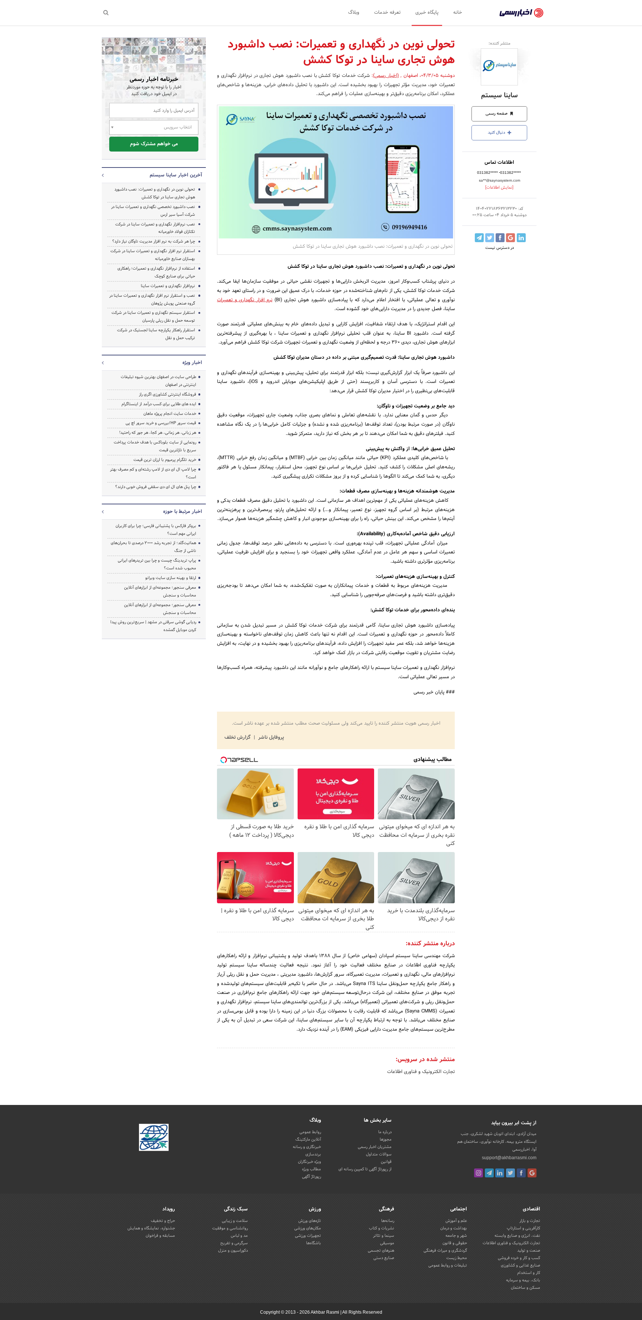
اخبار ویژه (192, 363)
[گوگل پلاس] (532, 1172)
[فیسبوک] (521, 1172)
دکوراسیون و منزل (233, 1250)
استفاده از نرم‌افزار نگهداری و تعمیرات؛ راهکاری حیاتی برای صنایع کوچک (156, 272)
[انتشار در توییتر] (489, 237)
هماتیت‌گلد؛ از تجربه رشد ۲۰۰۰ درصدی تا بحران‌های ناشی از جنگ (153, 547)
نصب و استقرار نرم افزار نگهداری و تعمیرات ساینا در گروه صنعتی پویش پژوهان (152, 299)
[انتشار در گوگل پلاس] (510, 237)
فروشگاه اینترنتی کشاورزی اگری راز (167, 394)
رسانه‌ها (387, 1220)
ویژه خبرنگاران (309, 1161)
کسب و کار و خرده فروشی (519, 1258)
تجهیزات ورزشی (308, 1235)
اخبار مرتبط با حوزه (182, 512)
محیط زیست (456, 1258)
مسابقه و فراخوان (160, 1235)
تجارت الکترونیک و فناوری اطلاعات (421, 1072)
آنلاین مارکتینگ (308, 1139)
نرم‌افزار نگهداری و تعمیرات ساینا (168, 286)
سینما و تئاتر (383, 1235)
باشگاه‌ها (313, 1243)
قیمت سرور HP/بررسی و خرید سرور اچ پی (161, 423)
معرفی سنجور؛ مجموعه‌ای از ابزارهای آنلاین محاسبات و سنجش (160, 591)
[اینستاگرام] (478, 1172)
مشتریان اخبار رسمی (375, 1147)
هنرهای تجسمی (381, 1250)
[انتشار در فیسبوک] (500, 237)
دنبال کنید (497, 132)
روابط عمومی (310, 1132)
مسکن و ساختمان (525, 1287)
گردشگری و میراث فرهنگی (445, 1250)
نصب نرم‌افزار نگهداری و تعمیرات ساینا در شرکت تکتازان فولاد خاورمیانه (155, 228)
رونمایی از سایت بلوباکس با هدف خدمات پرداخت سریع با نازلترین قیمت (155, 446)
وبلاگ (353, 13)
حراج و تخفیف (163, 1220)
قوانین (386, 1161)
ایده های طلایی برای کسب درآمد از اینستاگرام (158, 404)
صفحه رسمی (497, 113)
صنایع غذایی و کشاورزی (520, 1265)
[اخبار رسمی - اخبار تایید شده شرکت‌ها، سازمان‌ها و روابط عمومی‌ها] (521, 13)
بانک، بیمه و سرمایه (523, 1280)
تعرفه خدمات (387, 13)
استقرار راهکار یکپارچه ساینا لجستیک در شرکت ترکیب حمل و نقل (156, 334)
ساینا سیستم (499, 95)
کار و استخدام (528, 1272)
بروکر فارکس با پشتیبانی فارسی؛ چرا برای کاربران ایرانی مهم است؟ (156, 530)
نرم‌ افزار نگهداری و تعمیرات (244, 300)
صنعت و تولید (528, 1250)
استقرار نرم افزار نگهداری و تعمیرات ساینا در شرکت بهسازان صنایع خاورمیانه (152, 255)
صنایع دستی (383, 1258)
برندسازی (313, 1154)
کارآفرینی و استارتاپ (523, 1228)
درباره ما (385, 1132)
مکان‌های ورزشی (307, 1228)
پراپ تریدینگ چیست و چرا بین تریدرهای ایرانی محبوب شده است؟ (157, 564)
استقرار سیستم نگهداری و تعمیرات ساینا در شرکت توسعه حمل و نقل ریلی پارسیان (153, 316)
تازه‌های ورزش (309, 1220)
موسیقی (387, 1243)
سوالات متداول (379, 1154)
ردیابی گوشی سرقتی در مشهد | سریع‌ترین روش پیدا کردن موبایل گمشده (153, 626)
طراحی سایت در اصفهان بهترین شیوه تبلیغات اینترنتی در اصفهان (158, 381)
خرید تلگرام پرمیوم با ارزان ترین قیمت (164, 459)
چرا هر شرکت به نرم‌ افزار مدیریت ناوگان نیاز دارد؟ (153, 241)
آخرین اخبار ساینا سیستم (176, 175)
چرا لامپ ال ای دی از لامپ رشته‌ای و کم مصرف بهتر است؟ (153, 473)
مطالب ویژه (311, 1169)
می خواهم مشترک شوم (154, 144)
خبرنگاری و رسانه (307, 1147)
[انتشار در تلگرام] (479, 237)
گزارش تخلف (238, 738)
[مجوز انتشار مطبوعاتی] (154, 1138)
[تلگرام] (489, 1172)
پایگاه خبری (426, 13)
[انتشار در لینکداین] (521, 237)
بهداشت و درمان (453, 1228)
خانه (457, 13)
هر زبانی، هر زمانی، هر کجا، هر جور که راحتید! (157, 432)
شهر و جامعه (456, 1235)
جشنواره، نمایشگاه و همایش (151, 1228)
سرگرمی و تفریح (234, 1243)
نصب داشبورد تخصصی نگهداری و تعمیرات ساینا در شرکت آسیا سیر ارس (153, 211)
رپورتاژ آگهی (311, 1176)
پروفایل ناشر (270, 738)
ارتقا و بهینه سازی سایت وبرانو (170, 578)
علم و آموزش (456, 1220)
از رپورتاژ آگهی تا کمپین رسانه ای (365, 1169)
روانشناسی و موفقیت (230, 1228)
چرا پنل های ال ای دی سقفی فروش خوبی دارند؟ (155, 487)
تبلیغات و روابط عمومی (447, 1265)
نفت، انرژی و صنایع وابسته (517, 1235)
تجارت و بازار (529, 1220)
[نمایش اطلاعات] (499, 187)
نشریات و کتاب (381, 1228)
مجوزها (386, 1139)
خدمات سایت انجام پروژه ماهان (169, 413)
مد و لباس (239, 1235)
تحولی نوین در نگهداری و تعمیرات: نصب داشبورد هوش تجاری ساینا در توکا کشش (154, 193)
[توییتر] (510, 1172)
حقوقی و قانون (454, 1243)
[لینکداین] (499, 1172)
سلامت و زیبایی (235, 1220)
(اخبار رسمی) (386, 76)
